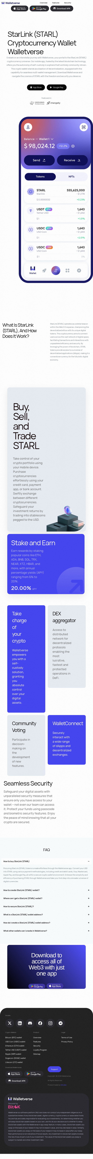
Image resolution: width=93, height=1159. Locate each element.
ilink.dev (64, 1085)
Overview (43, 3)
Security (67, 3)
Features (55, 3)
